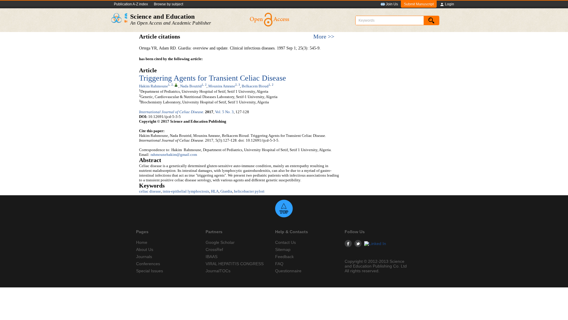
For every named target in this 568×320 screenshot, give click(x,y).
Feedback (284, 256)
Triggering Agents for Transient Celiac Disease (212, 78)
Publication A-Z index (131, 4)
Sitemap (283, 249)
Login (449, 4)
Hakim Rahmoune (153, 86)
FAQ (279, 263)
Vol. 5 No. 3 (224, 112)
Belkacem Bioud (255, 86)
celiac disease (150, 191)
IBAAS (211, 256)
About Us (144, 249)
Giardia (226, 191)
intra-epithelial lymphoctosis (186, 191)
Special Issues (149, 270)
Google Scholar (220, 242)
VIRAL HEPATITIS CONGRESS (235, 263)
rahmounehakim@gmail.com (174, 154)
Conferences (148, 263)
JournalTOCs (218, 270)
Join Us (392, 4)
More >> (323, 36)
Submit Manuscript (419, 4)
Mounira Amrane (221, 86)
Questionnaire (288, 270)
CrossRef (214, 249)
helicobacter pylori (249, 191)
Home (141, 242)
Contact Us (285, 242)
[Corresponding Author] (176, 84)
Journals (144, 256)
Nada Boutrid (191, 86)
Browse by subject (168, 4)
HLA (215, 191)
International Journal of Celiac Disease (171, 112)
